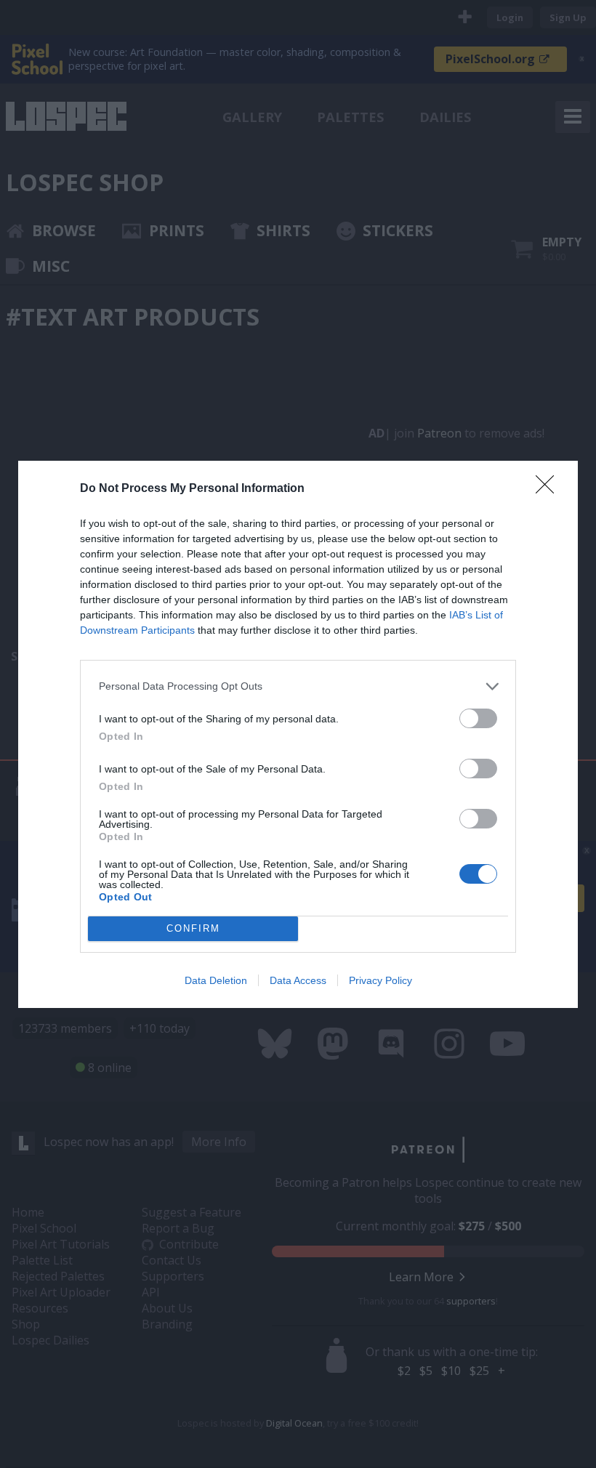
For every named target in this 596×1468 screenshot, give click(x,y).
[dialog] (298, 734)
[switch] (478, 718)
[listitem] (298, 686)
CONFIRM (193, 928)
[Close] (549, 489)
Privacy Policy (380, 980)
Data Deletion (216, 980)
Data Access (298, 980)
